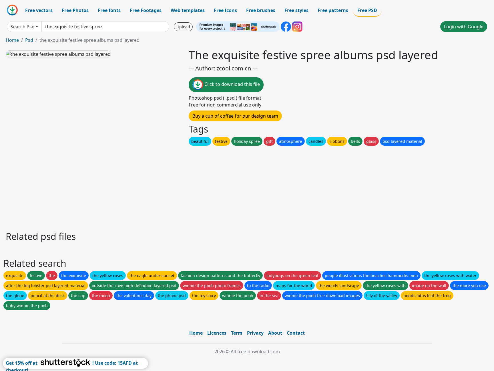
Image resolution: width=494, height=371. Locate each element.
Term (236, 333)
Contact (296, 333)
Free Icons (225, 10)
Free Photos (75, 10)
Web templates (188, 10)
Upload (183, 26)
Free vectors (39, 10)
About (275, 333)
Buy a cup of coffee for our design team (235, 116)
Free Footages (146, 10)
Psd (29, 40)
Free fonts (109, 10)
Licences (216, 333)
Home (12, 40)
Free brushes (260, 10)
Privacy (255, 333)
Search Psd (23, 26)
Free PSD (367, 10)
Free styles (296, 10)
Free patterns (333, 10)
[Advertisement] (176, 187)
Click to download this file (231, 84)
